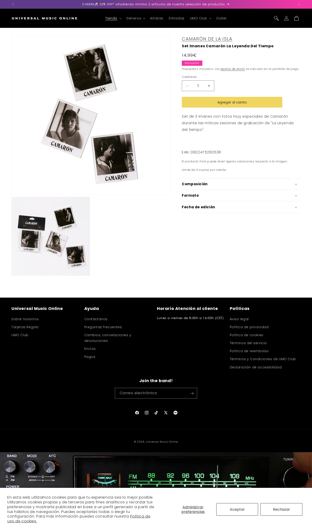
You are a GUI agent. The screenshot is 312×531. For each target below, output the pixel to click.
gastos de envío (233, 69)
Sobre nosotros (25, 319)
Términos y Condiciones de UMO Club (263, 359)
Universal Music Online (162, 442)
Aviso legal (239, 319)
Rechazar (281, 509)
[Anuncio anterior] (13, 4)
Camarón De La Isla (207, 39)
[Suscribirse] (192, 393)
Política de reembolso (249, 351)
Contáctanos (96, 319)
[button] (113, 18)
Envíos (90, 348)
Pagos (89, 356)
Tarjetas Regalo (25, 327)
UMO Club (20, 335)
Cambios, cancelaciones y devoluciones (107, 338)
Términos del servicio (248, 343)
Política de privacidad (249, 327)
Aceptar (237, 509)
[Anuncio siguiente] (299, 4)
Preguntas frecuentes (103, 327)
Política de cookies (246, 335)
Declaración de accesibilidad (256, 367)
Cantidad (189, 77)
